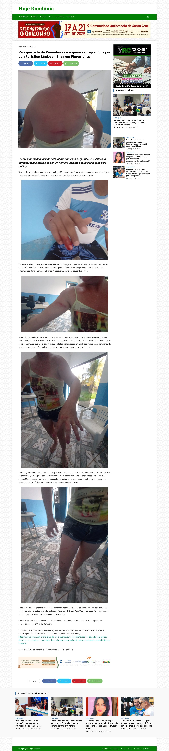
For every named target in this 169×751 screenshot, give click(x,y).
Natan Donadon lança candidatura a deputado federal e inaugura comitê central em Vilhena (129, 122)
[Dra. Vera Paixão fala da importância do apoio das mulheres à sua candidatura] (31, 706)
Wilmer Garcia (118, 127)
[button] (148, 17)
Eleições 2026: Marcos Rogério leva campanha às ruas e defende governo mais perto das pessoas (138, 173)
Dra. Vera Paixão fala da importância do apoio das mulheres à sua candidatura (28, 723)
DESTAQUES (117, 118)
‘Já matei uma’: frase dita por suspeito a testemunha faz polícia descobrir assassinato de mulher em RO (138, 158)
